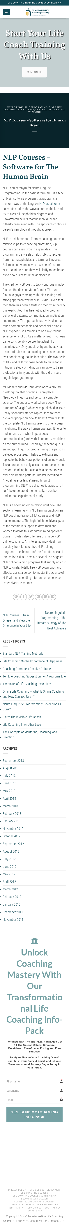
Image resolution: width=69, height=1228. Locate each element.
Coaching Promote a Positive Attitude (27, 669)
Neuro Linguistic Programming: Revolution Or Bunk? (32, 706)
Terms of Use (36, 1189)
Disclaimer (53, 1189)
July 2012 (9, 859)
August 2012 (11, 851)
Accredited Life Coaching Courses (34, 1201)
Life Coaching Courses (34, 1192)
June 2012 (10, 866)
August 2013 (11, 768)
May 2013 (9, 791)
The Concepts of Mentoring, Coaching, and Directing (30, 734)
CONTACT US (34, 72)
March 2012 (10, 889)
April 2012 (9, 882)
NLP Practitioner (47, 109)
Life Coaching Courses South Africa (34, 1195)
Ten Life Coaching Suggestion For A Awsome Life (34, 676)
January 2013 (11, 821)
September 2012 (13, 844)
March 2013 (10, 806)
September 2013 (13, 760)
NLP (54, 107)
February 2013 (12, 813)
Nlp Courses (26, 109)
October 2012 (11, 836)
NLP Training (16, 1207)
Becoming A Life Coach (34, 1198)
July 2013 (9, 776)
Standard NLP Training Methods (23, 653)
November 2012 (13, 829)
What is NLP (35, 1210)
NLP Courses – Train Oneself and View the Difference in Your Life (17, 620)
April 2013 (9, 798)
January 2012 (11, 904)
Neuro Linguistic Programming (28, 107)
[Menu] (6, 12)
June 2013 (10, 783)
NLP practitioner (49, 204)
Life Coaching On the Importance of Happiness (32, 661)
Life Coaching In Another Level (22, 724)
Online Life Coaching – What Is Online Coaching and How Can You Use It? (33, 694)
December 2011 (13, 912)
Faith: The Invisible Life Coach (22, 717)
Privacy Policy (17, 1189)
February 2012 (12, 897)
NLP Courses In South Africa (43, 1207)
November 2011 (13, 919)
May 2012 (9, 874)
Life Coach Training (23, 1204)
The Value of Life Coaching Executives (27, 684)
